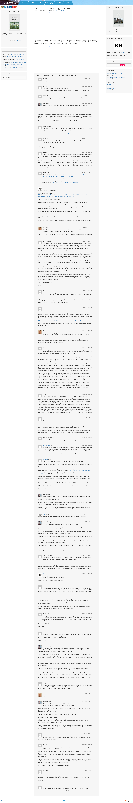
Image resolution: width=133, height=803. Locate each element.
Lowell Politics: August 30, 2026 (18, 53)
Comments (62, 10)
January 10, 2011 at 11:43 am (86, 573)
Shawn (44, 188)
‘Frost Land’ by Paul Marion (15, 65)
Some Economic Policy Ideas (113, 81)
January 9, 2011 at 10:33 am (87, 330)
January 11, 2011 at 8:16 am (87, 701)
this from (46, 479)
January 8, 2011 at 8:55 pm (87, 78)
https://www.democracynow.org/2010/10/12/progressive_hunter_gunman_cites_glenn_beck (60, 320)
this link (13, 37)
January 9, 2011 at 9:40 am (87, 290)
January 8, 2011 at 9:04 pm (87, 86)
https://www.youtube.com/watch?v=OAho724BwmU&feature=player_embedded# (58, 133)
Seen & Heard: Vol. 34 (112, 88)
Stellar (131, 801)
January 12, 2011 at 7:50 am (87, 786)
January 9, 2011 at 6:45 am (87, 187)
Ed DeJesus (5, 67)
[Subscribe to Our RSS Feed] (16, 7)
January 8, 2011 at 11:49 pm (87, 172)
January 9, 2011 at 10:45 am (87, 347)
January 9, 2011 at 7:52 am (87, 227)
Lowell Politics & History (9, 3)
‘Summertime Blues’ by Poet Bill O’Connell (116, 77)
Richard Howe (8, 2)
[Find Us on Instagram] (2, 7)
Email (2, 800)
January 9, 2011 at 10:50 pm (87, 459)
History (55, 10)
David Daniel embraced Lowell (17, 54)
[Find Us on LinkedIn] (10, 7)
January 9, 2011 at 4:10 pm (87, 437)
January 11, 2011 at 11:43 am (86, 733)
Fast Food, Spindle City (16, 64)
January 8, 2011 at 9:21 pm (87, 95)
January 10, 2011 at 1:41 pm (87, 613)
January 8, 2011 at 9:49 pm (87, 126)
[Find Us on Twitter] (5, 7)
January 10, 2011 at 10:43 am (86, 555)
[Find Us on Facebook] (8, 7)
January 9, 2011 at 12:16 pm (87, 417)
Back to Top (66, 801)
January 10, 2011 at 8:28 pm (87, 632)
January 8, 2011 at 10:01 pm (87, 138)
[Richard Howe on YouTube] (13, 7)
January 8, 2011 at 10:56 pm (87, 152)
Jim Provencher (6, 64)
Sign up (122, 52)
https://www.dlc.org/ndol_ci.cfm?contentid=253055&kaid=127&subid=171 (60, 696)
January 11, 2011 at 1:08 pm (87, 744)
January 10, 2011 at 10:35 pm (86, 645)
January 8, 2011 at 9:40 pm (87, 103)
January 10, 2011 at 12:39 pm (86, 586)
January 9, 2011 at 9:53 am (87, 307)
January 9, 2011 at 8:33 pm (87, 445)
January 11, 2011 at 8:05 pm (87, 770)
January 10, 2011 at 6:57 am (87, 521)
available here (80, 296)
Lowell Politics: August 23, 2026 (18, 62)
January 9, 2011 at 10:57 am (87, 394)
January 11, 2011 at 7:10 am (87, 683)
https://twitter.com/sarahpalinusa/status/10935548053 (65, 182)
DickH (46, 10)
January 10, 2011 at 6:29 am (87, 514)
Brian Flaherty (46, 445)
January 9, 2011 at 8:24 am (87, 241)
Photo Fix (109, 84)
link (129, 29)
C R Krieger (45, 459)
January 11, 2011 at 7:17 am (87, 693)
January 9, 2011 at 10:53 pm (87, 494)
